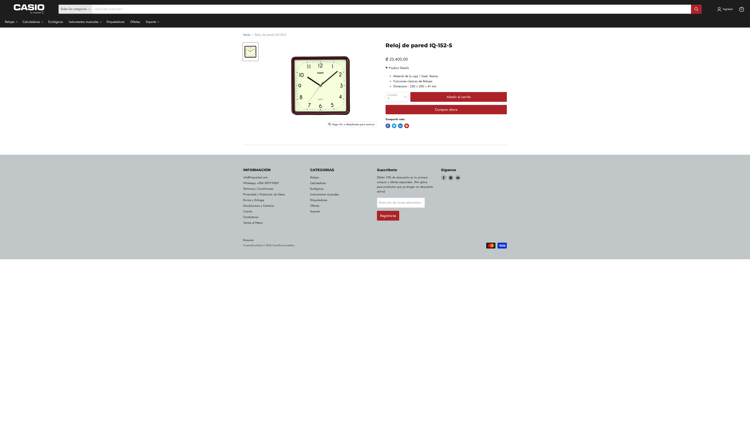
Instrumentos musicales (84, 22)
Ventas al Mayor (253, 223)
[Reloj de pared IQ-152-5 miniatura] (250, 52)
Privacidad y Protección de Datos (264, 194)
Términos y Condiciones (258, 189)
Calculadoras (32, 22)
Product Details (399, 68)
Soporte (151, 22)
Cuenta (247, 211)
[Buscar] (696, 9)
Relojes (10, 22)
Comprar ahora (446, 109)
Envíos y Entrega (253, 200)
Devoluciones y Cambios (258, 206)
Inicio (246, 35)
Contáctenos (250, 217)
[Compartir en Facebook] (388, 125)
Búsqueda (248, 240)
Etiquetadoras (115, 22)
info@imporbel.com (255, 177)
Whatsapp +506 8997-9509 (261, 183)
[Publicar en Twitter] (394, 125)
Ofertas (135, 22)
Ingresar (728, 9)
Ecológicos (55, 22)
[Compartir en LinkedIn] (400, 125)
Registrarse (388, 215)
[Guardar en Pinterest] (406, 125)
